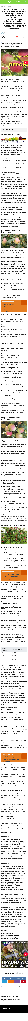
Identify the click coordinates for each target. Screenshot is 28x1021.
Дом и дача (14, 2)
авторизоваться (13, 1000)
